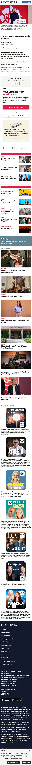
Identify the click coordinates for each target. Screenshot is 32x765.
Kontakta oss (5, 648)
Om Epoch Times (6, 658)
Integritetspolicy (5, 664)
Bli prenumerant (5, 635)
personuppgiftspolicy (16, 758)
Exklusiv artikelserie (6, 645)
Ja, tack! (16, 138)
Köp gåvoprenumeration (8, 639)
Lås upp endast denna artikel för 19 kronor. (16, 115)
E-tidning (3, 629)
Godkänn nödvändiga (13, 762)
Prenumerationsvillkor (7, 661)
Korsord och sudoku (6, 632)
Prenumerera (26, 2)
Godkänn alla (26, 762)
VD (2, 655)
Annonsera (4, 651)
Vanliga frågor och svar (7, 642)
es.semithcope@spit (6, 243)
